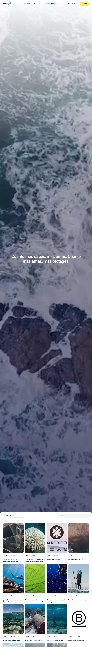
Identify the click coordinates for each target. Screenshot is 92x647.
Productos (27, 3)
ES (72, 3)
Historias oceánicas (50, 3)
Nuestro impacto (37, 3)
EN (69, 3)
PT (77, 3)
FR (74, 3)
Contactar (84, 3)
